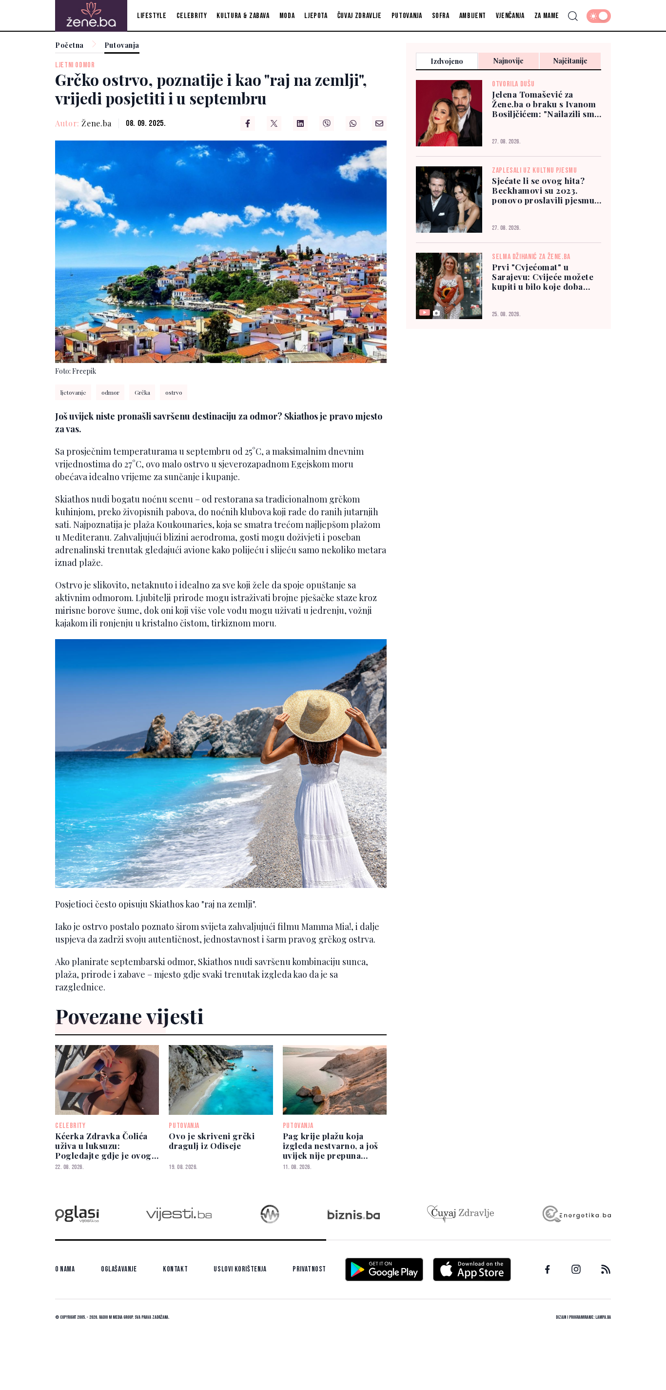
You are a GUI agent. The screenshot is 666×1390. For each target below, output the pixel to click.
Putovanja (407, 15)
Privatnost (309, 1269)
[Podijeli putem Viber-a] (326, 123)
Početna (69, 45)
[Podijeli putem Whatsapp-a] (353, 123)
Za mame (546, 15)
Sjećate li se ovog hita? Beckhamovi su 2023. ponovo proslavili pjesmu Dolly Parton (543, 190)
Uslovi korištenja (240, 1269)
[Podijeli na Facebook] (247, 123)
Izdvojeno (447, 61)
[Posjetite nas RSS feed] (606, 1269)
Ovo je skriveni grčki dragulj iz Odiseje (212, 1140)
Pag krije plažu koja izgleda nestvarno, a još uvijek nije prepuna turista (330, 1145)
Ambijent (472, 15)
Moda (287, 15)
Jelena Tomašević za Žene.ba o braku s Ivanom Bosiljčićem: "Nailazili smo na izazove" (546, 104)
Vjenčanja (510, 15)
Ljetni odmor (75, 65)
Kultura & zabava (242, 15)
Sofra (441, 15)
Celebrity (191, 15)
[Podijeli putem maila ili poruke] (379, 123)
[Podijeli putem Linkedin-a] (300, 123)
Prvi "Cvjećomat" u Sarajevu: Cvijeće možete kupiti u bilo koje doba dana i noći (542, 276)
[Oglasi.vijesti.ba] (77, 1214)
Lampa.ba (603, 1317)
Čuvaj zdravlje (359, 15)
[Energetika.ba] (576, 1214)
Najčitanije (570, 60)
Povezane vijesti (129, 1015)
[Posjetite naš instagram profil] (576, 1269)
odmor (110, 392)
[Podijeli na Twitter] (274, 123)
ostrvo (173, 392)
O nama (65, 1269)
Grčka (142, 392)
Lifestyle (152, 15)
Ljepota (315, 15)
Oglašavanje (119, 1269)
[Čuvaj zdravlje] (460, 1214)
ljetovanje (73, 392)
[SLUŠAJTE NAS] (270, 1214)
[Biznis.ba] (354, 1214)
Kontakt (175, 1269)
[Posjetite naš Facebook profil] (547, 1269)
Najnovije (508, 60)
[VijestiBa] (179, 1214)
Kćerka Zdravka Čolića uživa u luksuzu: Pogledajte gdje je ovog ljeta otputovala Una (103, 1145)
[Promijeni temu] (599, 16)
